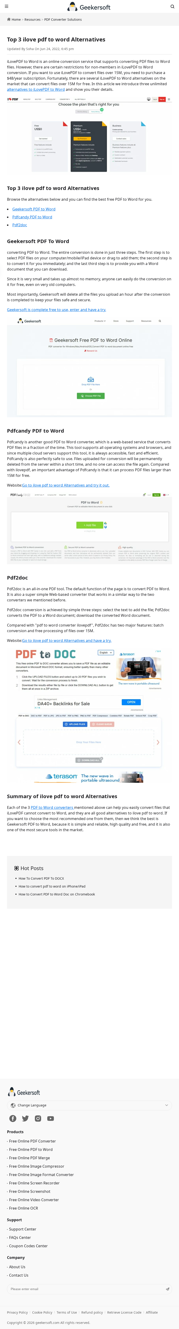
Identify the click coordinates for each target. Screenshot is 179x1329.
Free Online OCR (23, 1208)
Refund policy (92, 1312)
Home (16, 19)
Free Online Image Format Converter (41, 1174)
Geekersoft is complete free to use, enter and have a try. (56, 309)
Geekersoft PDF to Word (33, 209)
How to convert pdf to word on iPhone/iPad (52, 886)
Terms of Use (67, 1312)
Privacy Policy (17, 1312)
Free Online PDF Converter (32, 1141)
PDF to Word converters (52, 807)
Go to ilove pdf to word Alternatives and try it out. (66, 485)
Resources (32, 19)
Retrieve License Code (124, 1312)
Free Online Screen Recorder (34, 1183)
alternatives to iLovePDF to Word (36, 89)
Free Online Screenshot (29, 1191)
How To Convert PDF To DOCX (41, 878)
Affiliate (152, 1312)
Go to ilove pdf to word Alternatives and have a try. (66, 640)
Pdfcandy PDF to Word (32, 217)
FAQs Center (20, 1237)
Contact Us (18, 1275)
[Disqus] (89, 996)
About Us (17, 1266)
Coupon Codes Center (28, 1245)
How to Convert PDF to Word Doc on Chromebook (57, 894)
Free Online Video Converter (34, 1199)
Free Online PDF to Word (31, 1149)
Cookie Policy (42, 1312)
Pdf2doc (19, 224)
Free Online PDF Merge (29, 1157)
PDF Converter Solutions (63, 19)
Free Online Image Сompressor (36, 1166)
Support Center (22, 1229)
